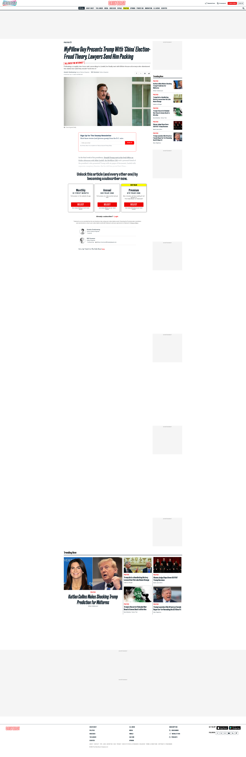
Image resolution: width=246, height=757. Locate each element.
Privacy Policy (109, 145)
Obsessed (112, 8)
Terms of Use (101, 145)
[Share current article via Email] (145, 73)
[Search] (243, 8)
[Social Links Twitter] (221, 734)
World (131, 734)
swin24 (90, 233)
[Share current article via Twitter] (140, 73)
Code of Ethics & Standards (130, 744)
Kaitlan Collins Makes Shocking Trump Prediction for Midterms (93, 599)
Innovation (148, 8)
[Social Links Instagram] (225, 734)
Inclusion (142, 744)
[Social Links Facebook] (217, 734)
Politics (126, 8)
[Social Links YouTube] (228, 734)
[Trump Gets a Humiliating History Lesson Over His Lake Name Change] (178, 102)
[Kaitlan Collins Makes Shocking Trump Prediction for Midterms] (178, 88)
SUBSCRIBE (232, 3)
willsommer (91, 242)
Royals (119, 8)
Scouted (164, 8)
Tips (101, 744)
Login (116, 216)
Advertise (110, 744)
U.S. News (156, 8)
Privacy (119, 744)
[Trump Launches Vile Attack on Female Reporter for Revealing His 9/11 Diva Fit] (178, 140)
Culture (131, 737)
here (103, 249)
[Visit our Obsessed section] (15, 3)
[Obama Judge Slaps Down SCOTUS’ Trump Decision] (178, 129)
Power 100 (140, 8)
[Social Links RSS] (232, 734)
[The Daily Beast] (117, 3)
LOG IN (241, 3)
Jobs (104, 744)
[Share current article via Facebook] (136, 73)
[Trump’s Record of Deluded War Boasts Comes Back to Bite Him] (178, 115)
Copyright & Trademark (165, 744)
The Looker (99, 8)
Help (114, 744)
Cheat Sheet (90, 8)
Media (106, 8)
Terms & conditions (151, 744)
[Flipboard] (236, 734)
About (91, 744)
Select (80, 204)
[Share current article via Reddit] (149, 73)
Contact (96, 744)
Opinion (132, 8)
